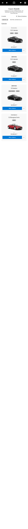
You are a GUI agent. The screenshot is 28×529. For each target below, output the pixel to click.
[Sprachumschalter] (7, 3)
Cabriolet (4, 19)
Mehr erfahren (12, 50)
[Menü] (2, 3)
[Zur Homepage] (14, 2)
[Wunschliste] (21, 3)
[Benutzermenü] (25, 2)
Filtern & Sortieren (22, 16)
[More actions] (24, 50)
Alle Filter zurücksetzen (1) (16, 19)
